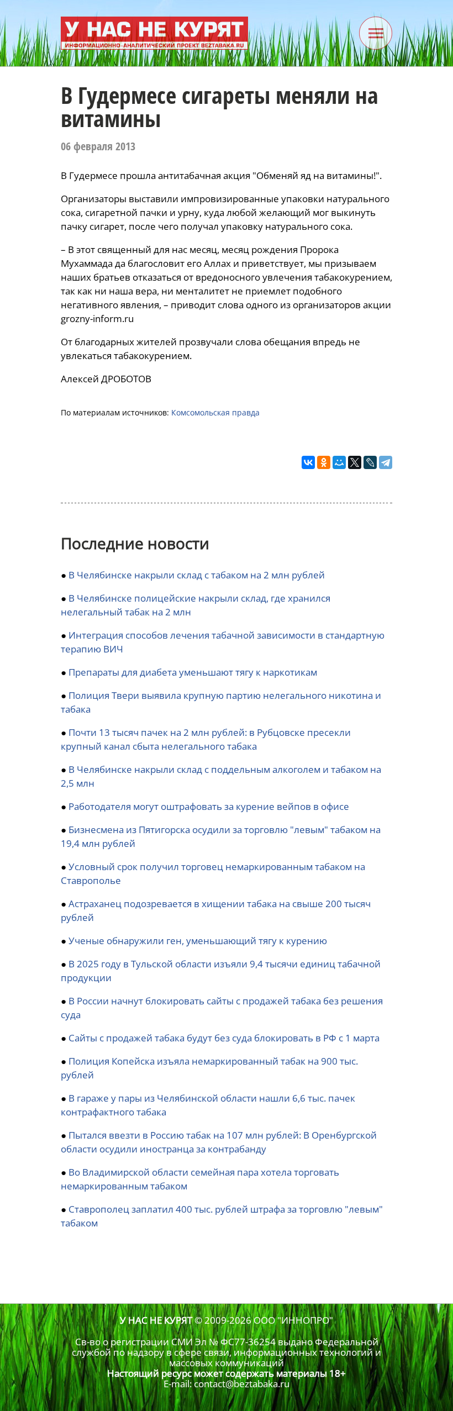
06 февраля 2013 (98, 146)
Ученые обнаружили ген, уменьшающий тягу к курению (198, 940)
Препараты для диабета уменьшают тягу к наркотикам (193, 672)
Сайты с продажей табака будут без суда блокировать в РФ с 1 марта (224, 1037)
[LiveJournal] (370, 462)
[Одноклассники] (323, 462)
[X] (354, 462)
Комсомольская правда (215, 412)
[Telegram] (385, 462)
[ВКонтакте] (308, 462)
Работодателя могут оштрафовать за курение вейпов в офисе (209, 806)
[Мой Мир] (339, 462)
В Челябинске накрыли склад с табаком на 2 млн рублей (197, 574)
